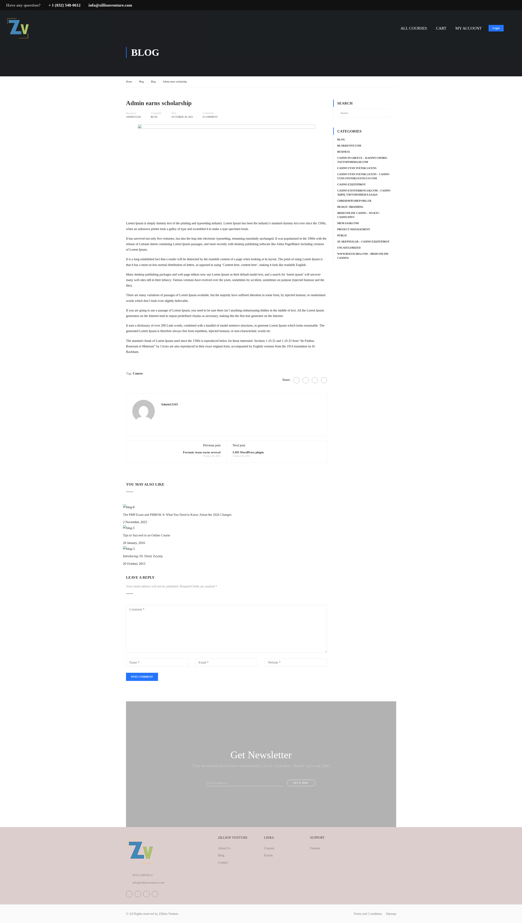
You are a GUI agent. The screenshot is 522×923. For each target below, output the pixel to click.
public (342, 235)
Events (268, 855)
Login (496, 28)
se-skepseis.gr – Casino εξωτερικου (363, 241)
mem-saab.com (348, 223)
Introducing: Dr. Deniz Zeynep (143, 556)
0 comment (210, 117)
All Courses (413, 28)
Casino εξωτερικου (351, 184)
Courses (269, 848)
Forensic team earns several (201, 452)
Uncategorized (349, 247)
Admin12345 (133, 117)
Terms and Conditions (368, 913)
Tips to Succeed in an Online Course (146, 535)
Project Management (353, 229)
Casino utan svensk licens (356, 168)
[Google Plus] (306, 380)
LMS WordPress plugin (248, 452)
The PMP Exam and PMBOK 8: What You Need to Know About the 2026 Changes (177, 514)
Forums (315, 848)
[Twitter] (315, 380)
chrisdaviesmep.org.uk (354, 200)
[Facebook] (296, 380)
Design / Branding (350, 206)
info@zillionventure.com (110, 5)
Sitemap (391, 913)
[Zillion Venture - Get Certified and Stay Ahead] (18, 29)
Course (138, 373)
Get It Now (300, 782)
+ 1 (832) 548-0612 (65, 5)
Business (343, 151)
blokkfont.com (349, 145)
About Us (224, 848)
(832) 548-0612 (143, 875)
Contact (223, 862)
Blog (154, 117)
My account (468, 28)
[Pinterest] (324, 380)
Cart (441, 28)
